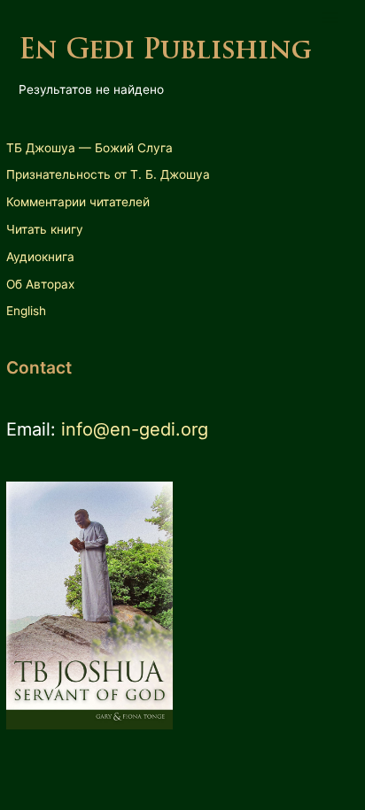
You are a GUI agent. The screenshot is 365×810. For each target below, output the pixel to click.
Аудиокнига (40, 257)
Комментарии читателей (78, 202)
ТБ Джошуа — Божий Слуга (89, 148)
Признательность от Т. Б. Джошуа (108, 174)
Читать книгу (44, 229)
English (26, 311)
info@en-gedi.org (134, 429)
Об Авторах (40, 284)
